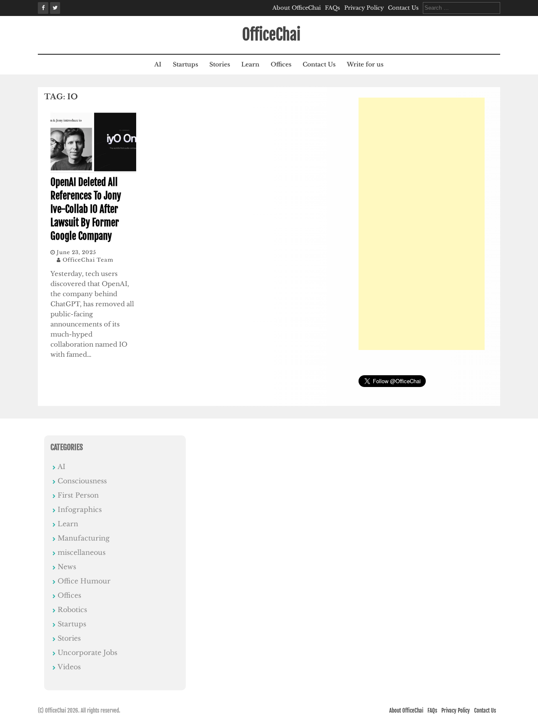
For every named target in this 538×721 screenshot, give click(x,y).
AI (157, 64)
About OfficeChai (296, 7)
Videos (69, 667)
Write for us (365, 64)
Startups (185, 64)
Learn (250, 64)
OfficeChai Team (88, 260)
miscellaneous (81, 552)
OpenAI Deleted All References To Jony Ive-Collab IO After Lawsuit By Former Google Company (85, 209)
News (67, 566)
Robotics (72, 609)
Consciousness (82, 481)
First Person (78, 495)
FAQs (332, 7)
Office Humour (84, 581)
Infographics (80, 509)
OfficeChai (271, 34)
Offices (281, 64)
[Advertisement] (422, 224)
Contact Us (403, 7)
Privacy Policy (364, 7)
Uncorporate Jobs (87, 652)
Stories (219, 64)
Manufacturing (84, 538)
